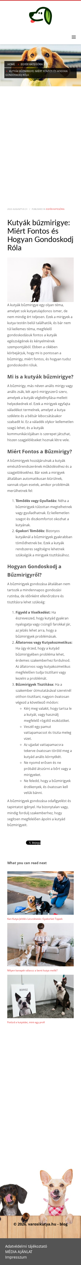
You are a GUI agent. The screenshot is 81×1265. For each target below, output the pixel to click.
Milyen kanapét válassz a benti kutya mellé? (32, 970)
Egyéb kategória (55, 209)
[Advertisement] (40, 139)
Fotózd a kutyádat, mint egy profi (26, 1022)
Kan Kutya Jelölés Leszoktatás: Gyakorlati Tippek (35, 919)
